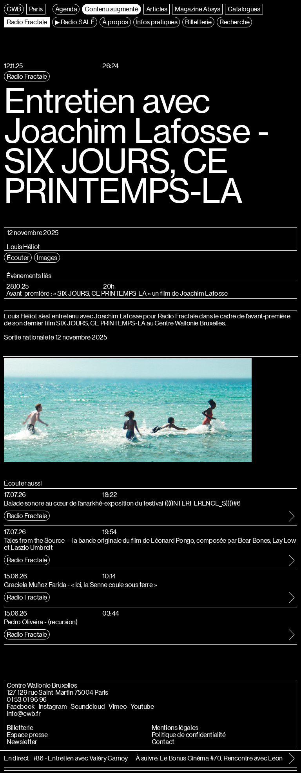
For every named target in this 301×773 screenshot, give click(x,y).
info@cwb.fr (24, 713)
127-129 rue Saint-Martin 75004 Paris (57, 692)
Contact (163, 741)
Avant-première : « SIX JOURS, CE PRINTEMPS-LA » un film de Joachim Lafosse (117, 293)
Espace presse (27, 734)
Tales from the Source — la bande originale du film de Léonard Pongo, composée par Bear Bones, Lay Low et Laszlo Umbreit (150, 543)
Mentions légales (175, 727)
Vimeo (118, 706)
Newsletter (22, 741)
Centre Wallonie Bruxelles (42, 685)
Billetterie (20, 727)
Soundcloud (88, 706)
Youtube (142, 706)
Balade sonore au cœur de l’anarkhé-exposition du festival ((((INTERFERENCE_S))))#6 (122, 503)
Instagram (53, 706)
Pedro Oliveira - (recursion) (41, 621)
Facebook (21, 706)
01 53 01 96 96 (27, 699)
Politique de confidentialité (189, 734)
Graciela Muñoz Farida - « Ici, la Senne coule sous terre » (80, 584)
